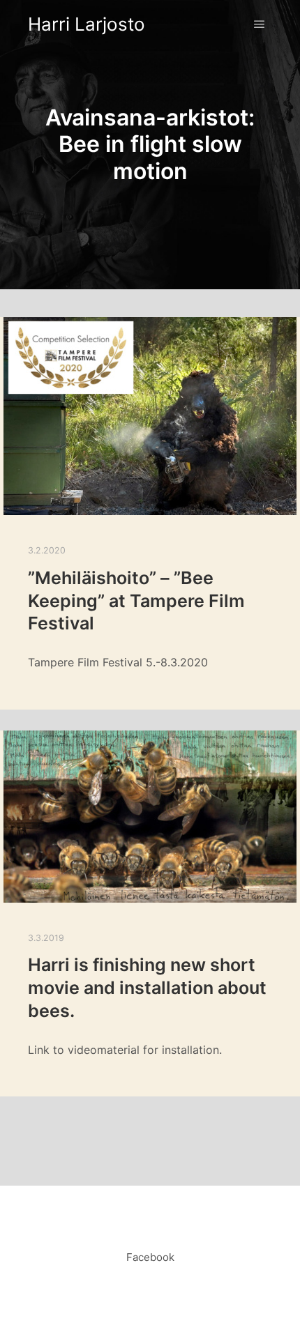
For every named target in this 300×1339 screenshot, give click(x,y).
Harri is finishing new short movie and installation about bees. (147, 987)
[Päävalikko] (259, 24)
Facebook (150, 1257)
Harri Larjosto (86, 24)
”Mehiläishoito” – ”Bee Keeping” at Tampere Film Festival (136, 600)
